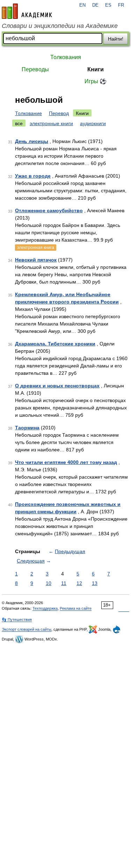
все (19, 123)
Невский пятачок (36, 260)
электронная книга (35, 247)
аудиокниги (93, 123)
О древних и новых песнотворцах (57, 385)
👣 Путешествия (17, 619)
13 (94, 583)
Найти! (115, 39)
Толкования (65, 57)
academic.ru (27, 11)
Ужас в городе (33, 176)
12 (79, 583)
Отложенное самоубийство (49, 210)
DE (95, 5)
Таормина (27, 427)
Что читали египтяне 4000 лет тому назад (66, 462)
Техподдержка (45, 608)
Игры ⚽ (96, 81)
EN (82, 5)
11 (63, 583)
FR (121, 5)
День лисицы (31, 141)
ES (108, 5)
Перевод (59, 113)
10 (48, 583)
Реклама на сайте (76, 608)
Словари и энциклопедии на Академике (60, 25)
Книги (95, 69)
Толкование (28, 113)
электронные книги (51, 123)
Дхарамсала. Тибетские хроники (55, 343)
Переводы (35, 69)
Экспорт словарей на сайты (26, 629)
